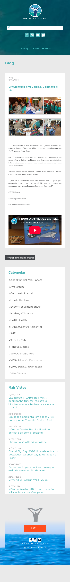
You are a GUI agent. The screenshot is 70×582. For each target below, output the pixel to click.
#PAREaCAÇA (17, 320)
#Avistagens (16, 287)
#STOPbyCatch (18, 340)
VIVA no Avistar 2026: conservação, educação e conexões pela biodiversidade (31, 492)
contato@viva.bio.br (35, 547)
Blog (9, 63)
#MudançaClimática (20, 313)
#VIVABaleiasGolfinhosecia (25, 360)
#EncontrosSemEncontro (24, 307)
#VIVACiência (17, 373)
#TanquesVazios (18, 347)
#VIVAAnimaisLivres (21, 353)
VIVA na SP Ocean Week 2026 (28, 480)
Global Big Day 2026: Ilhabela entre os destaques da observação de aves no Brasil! (33, 454)
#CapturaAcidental (20, 293)
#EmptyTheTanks (19, 300)
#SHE (11, 333)
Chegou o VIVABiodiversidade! (28, 442)
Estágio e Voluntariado (37, 49)
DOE (35, 528)
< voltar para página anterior (20, 257)
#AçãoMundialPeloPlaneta (25, 280)
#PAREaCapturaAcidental (25, 327)
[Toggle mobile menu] (35, 42)
